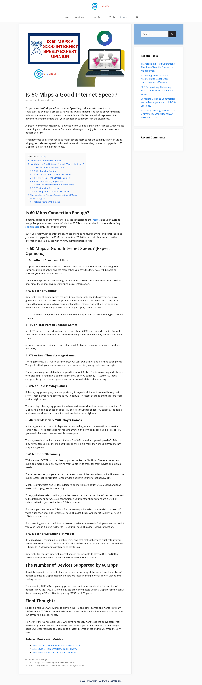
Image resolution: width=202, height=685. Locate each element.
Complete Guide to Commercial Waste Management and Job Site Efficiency (158, 102)
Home (67, 17)
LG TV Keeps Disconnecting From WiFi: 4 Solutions (52, 662)
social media (32, 226)
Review (123, 17)
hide (43, 156)
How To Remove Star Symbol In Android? (54, 652)
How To (96, 17)
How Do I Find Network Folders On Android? (56, 645)
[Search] (172, 34)
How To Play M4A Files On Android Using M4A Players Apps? (56, 665)
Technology (41, 659)
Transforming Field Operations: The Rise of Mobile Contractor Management (158, 67)
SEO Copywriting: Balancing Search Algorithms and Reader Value (157, 90)
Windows (79, 17)
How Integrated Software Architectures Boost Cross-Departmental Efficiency (155, 79)
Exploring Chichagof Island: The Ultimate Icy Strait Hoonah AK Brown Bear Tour (158, 114)
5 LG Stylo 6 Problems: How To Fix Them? (54, 648)
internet (96, 219)
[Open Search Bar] (137, 17)
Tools (112, 17)
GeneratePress (115, 680)
